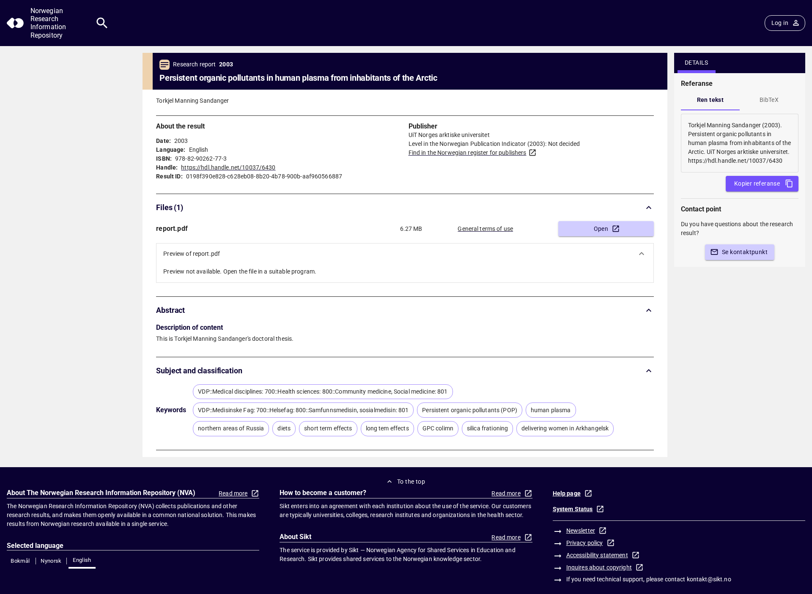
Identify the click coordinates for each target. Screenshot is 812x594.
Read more (233, 493)
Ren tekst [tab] (710, 99)
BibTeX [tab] (769, 99)
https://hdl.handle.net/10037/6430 (228, 167)
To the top (411, 481)
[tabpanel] (739, 143)
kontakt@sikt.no (709, 579)
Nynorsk (51, 561)
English (82, 560)
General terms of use (485, 228)
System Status (573, 509)
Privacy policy (584, 542)
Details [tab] (696, 62)
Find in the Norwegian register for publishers (468, 152)
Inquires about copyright (599, 567)
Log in (779, 22)
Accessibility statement (597, 555)
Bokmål (20, 561)
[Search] (102, 23)
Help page (567, 493)
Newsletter (580, 530)
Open (601, 228)
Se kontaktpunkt (745, 252)
